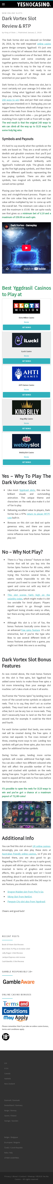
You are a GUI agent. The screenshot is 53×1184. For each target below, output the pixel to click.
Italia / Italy (8, 1153)
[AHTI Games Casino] (26, 374)
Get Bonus (26, 327)
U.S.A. (6, 1068)
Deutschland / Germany (13, 1105)
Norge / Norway (10, 1110)
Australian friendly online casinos (19, 853)
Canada (7, 1073)
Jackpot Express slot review (13, 957)
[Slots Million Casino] (26, 307)
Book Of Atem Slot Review (13, 944)
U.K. (5, 1063)
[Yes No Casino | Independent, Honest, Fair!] (34, 4)
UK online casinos (41, 846)
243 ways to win (10, 99)
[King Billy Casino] (26, 407)
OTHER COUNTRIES (11, 1158)
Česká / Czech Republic (13, 1147)
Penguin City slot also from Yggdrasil (26, 901)
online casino (44, 43)
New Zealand (9, 1084)
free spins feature (30, 630)
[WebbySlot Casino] (26, 441)
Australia (7, 1078)
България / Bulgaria (12, 1142)
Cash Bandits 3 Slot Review (13, 961)
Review (26, 322)
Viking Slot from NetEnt (19, 896)
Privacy (7, 1176)
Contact (22, 1176)
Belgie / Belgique (11, 1137)
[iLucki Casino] (26, 340)
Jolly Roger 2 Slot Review (12, 953)
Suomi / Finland (10, 1116)
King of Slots (10, 33)
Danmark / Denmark (12, 1100)
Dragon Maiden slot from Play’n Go (25, 891)
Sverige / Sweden (11, 1121)
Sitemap (31, 1176)
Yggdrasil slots (27, 490)
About (15, 1176)
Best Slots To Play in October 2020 (16, 948)
